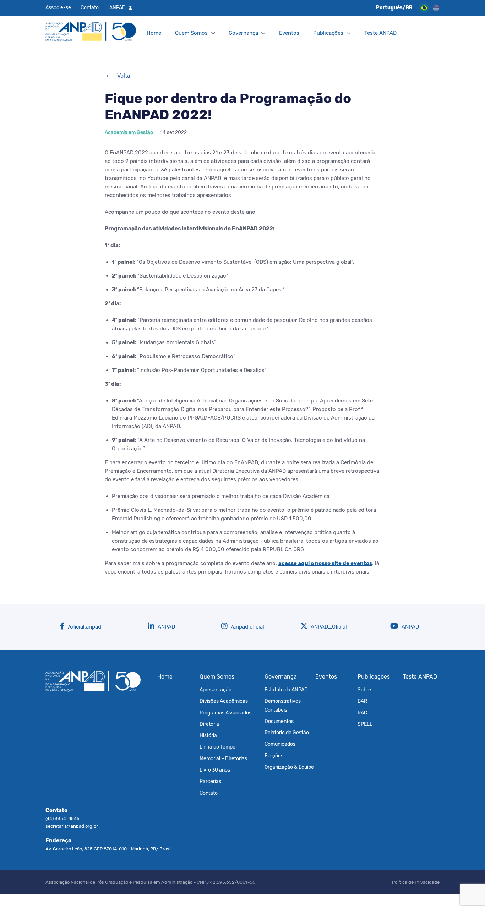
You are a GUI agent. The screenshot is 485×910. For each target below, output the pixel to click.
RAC (362, 713)
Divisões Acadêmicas (224, 701)
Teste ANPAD (380, 33)
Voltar (124, 75)
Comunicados (280, 744)
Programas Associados (225, 713)
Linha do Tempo (217, 747)
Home (154, 33)
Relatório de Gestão (287, 732)
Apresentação (215, 689)
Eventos (289, 33)
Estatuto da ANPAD (286, 689)
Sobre (364, 689)
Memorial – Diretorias (223, 758)
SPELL (365, 724)
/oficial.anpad (83, 627)
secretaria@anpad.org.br (71, 826)
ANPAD (165, 627)
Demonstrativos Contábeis (283, 705)
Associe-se (58, 7)
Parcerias (210, 781)
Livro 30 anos (215, 770)
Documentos (279, 721)
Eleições (274, 755)
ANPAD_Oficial (328, 627)
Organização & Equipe (289, 767)
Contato (90, 7)
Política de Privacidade (416, 882)
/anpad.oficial (246, 627)
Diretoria (209, 724)
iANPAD (117, 7)
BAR (362, 701)
